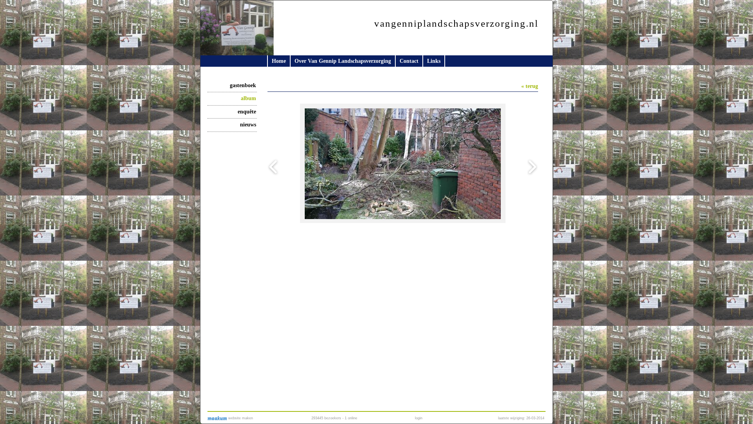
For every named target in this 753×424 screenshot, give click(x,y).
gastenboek (243, 85)
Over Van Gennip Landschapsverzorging (343, 61)
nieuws (248, 125)
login (418, 418)
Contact (409, 61)
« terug (529, 86)
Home (279, 61)
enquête (247, 112)
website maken (240, 418)
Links (433, 61)
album (248, 98)
